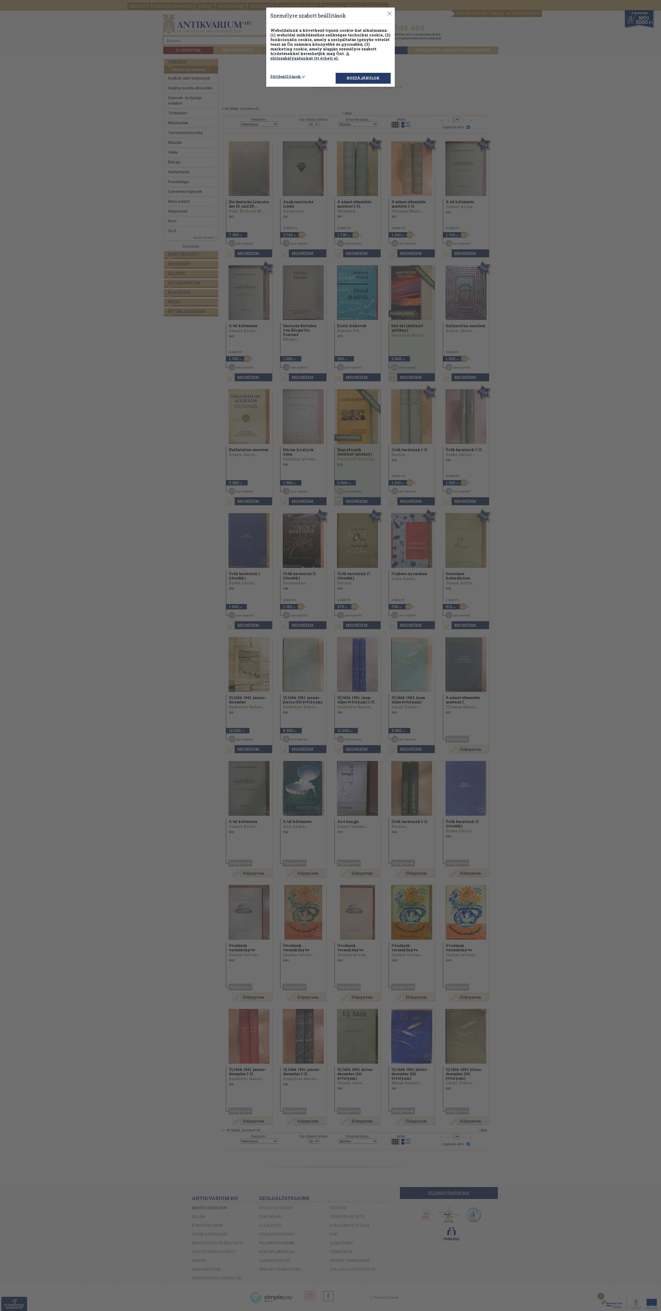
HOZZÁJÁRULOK (363, 78)
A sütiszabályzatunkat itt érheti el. (309, 56)
